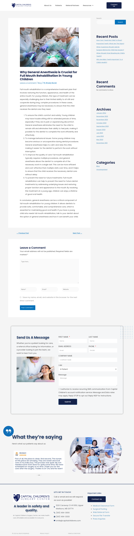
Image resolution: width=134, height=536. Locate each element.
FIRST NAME (63, 337)
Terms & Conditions (74, 533)
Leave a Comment (28, 83)
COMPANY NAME (65, 356)
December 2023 (102, 116)
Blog (40, 83)
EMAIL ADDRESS (64, 346)
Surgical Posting (100, 509)
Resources (87, 5)
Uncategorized (101, 169)
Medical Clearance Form (103, 505)
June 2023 (100, 136)
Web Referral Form (101, 512)
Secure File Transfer (101, 515)
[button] (114, 5)
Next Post (77, 233)
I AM (60, 365)
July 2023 (99, 133)
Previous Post (23, 233)
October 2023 (101, 123)
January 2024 (101, 113)
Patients (58, 5)
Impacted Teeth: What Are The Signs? (110, 44)
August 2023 (100, 130)
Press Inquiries (99, 519)
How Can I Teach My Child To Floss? (109, 40)
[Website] (70, 289)
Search (99, 18)
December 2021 (102, 143)
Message (62, 374)
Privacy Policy (44, 533)
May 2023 (99, 140)
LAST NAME (93, 337)
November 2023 (102, 120)
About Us (47, 5)
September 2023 (102, 126)
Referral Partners (72, 5)
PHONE (92, 346)
